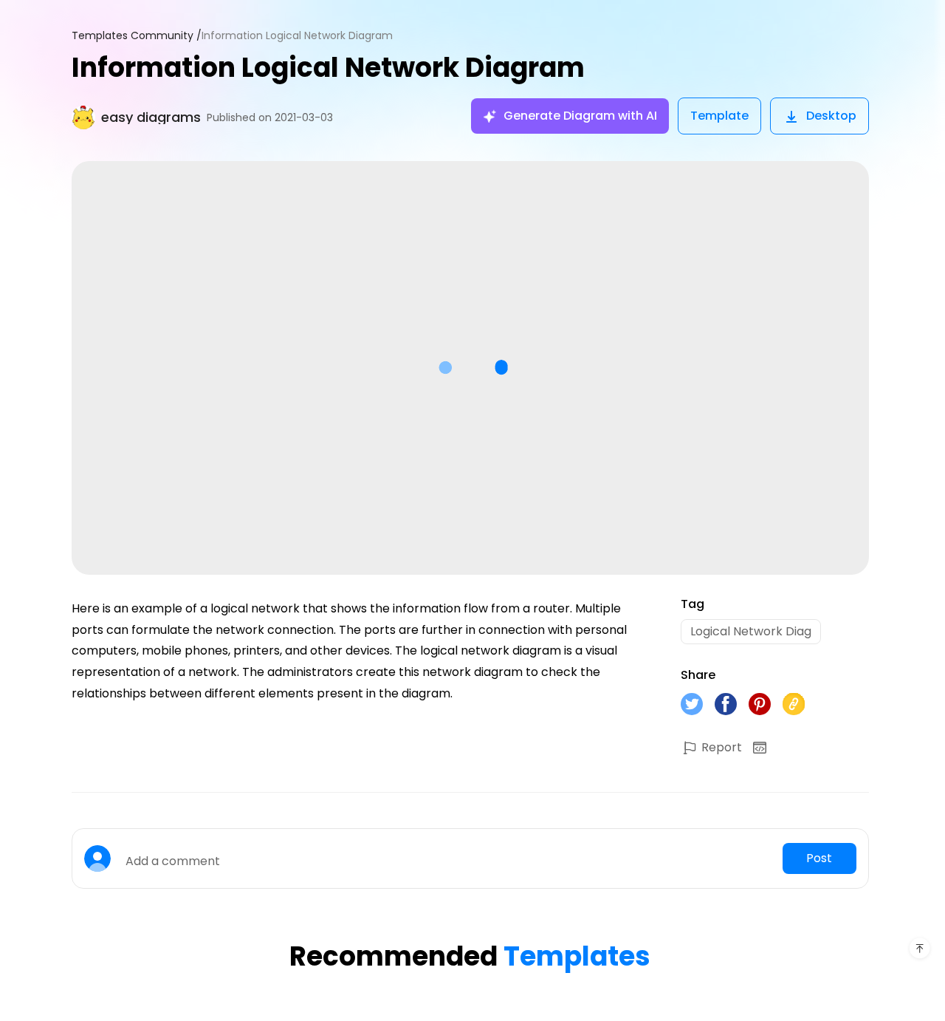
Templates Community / (137, 36)
